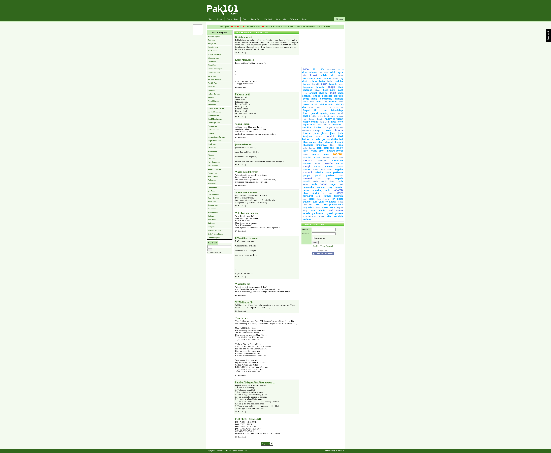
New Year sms (213, 177)
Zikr (329, 216)
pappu (306, 175)
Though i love (242, 318)
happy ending (310, 121)
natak (340, 166)
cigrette (338, 96)
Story (339, 193)
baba (322, 81)
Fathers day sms (214, 94)
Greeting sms (212, 126)
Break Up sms (213, 51)
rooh (340, 181)
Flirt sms (211, 98)
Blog (244, 19)
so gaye (327, 193)
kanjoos (307, 136)
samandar (308, 187)
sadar (323, 184)
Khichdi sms (212, 151)
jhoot (324, 133)
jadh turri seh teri (243, 144)
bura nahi (329, 90)
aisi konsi (310, 75)
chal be (323, 93)
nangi (306, 166)
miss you (338, 157)
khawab (329, 142)
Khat (320, 142)
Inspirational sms (214, 141)
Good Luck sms (213, 115)
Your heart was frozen (313, 216)
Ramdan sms (213, 205)
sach (314, 184)
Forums (219, 19)
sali (341, 184)
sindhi (315, 193)
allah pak (327, 75)
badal (329, 81)
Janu (316, 133)
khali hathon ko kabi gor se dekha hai (323, 138)
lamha (312, 148)
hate (333, 121)
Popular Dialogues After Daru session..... (254, 382)
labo (340, 145)
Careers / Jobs (281, 19)
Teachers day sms (214, 230)
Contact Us (340, 451)
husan (327, 125)
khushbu (308, 145)
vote (332, 207)
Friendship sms (213, 101)
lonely (339, 147)
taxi (304, 199)
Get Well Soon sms (214, 112)
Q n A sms (211, 191)
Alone (340, 75)
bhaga (331, 87)
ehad (314, 104)
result (323, 181)
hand (319, 119)
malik (305, 154)
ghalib (306, 116)
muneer (307, 163)
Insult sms (212, 144)
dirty (325, 102)
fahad (310, 107)
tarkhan (338, 196)
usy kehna (308, 207)
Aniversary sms (312, 78)
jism (332, 133)
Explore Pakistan (232, 19)
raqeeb (339, 178)
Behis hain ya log (243, 37)
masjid (308, 157)
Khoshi (339, 142)
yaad (330, 213)
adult (333, 72)
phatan (330, 175)
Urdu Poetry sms (214, 238)
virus (325, 207)
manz (326, 154)
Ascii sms (211, 40)
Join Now (316, 246)
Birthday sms (213, 47)
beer (341, 84)
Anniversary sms (214, 36)
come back (310, 98)
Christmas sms (213, 58)
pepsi (318, 175)
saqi (330, 187)
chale (332, 92)
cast (340, 90)
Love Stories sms (214, 162)
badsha (339, 81)
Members (339, 19)
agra (340, 72)
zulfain (307, 219)
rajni (328, 178)
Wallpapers (294, 19)
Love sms (211, 159)
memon (326, 157)
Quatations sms (213, 194)
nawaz (306, 169)
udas (340, 202)
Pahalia (319, 172)
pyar (341, 175)
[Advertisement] (291, 8)
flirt (316, 110)
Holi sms (211, 133)
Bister (317, 90)
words (306, 213)
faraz (324, 107)
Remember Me (320, 238)
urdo (317, 204)
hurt (320, 124)
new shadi (326, 169)
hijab (306, 124)
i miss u (319, 127)
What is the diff (242, 284)
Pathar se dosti (242, 94)
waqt (305, 210)
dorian (332, 101)
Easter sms (212, 76)
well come (335, 210)
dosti (340, 102)
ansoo (327, 78)
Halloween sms (213, 130)
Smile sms (211, 223)
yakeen (339, 213)
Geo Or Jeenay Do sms (216, 108)
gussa (340, 116)
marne (338, 154)
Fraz (325, 110)
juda (340, 133)
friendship (337, 110)
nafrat (339, 163)
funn (305, 113)
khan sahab (309, 142)
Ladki (305, 148)
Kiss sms (211, 155)
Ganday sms (327, 113)
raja (320, 178)
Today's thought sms (215, 234)
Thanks (307, 201)
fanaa (317, 107)
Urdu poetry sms (333, 204)
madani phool (334, 150)
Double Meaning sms (215, 69)
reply (316, 181)
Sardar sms (212, 220)
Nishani (308, 172)
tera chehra (323, 199)
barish (332, 84)
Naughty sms (213, 173)
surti (318, 196)
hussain (336, 124)
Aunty (335, 78)
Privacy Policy (330, 451)
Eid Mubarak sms (214, 80)
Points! (304, 19)
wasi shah (317, 210)
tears (312, 198)
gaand (314, 113)
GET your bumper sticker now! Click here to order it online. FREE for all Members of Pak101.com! (275, 26)
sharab (338, 190)
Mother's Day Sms (214, 169)
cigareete (327, 96)
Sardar (339, 187)
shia (305, 193)
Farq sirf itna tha (335, 107)
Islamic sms (212, 148)
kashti (330, 136)
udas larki (307, 205)
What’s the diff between (246, 172)
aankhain (331, 69)
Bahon (307, 84)
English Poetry (213, 83)
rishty (331, 181)
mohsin (307, 160)
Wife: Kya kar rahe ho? (246, 213)
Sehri (328, 190)
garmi (340, 113)
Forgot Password (327, 246)
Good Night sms (214, 123)
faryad (306, 110)
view (318, 207)
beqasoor (308, 87)
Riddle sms (212, 209)
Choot (316, 96)
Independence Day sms (216, 137)
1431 (314, 69)
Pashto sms (212, 180)
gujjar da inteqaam (326, 116)
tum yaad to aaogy (324, 201)
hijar (313, 124)
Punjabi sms (212, 187)
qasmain (308, 178)
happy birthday (334, 118)
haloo (311, 119)
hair (304, 119)
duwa (306, 104)
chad (305, 93)
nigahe (339, 169)
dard (305, 101)
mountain (337, 160)
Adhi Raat (324, 72)
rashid (306, 181)
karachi (319, 136)
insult (328, 130)
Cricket (339, 98)
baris (324, 84)
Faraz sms (211, 90)
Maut (317, 157)
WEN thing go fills (244, 302)
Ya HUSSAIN (318, 213)
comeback (326, 98)
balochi (315, 84)
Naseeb (328, 166)
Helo (340, 121)
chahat (313, 93)
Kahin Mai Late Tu (244, 60)
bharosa (307, 90)
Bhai (340, 87)
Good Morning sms (215, 119)
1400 (306, 69)
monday (322, 160)
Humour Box (255, 19)
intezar (307, 133)
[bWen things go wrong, (246, 238)
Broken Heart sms (214, 54)
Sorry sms (211, 227)
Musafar (328, 163)
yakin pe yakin (242, 124)
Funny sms (212, 105)
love (305, 150)
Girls (314, 116)
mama (315, 154)
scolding (317, 190)
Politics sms (212, 184)
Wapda (340, 207)
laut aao (329, 147)
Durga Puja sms (214, 72)
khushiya (321, 145)
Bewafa (320, 87)
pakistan (338, 172)
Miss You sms (213, 166)
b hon (313, 81)
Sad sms (211, 216)
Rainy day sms (213, 198)
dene (319, 101)
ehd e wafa (326, 104)
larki (319, 147)
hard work (324, 122)
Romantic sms (213, 212)
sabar (305, 184)
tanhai (327, 196)
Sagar (333, 184)
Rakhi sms (212, 202)
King (333, 145)
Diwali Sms (212, 65)
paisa (328, 172)
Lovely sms (317, 150)
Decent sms (212, 62)
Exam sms (211, 87)
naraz (317, 166)
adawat (313, 72)
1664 (321, 69)
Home (210, 19)
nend (315, 169)
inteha (339, 130)
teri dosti (337, 198)
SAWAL (306, 190)
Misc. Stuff (268, 19)
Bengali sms (212, 44)
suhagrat (308, 196)
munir (317, 163)
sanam (321, 187)
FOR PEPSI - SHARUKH (248, 419)
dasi (312, 102)
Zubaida (338, 216)
